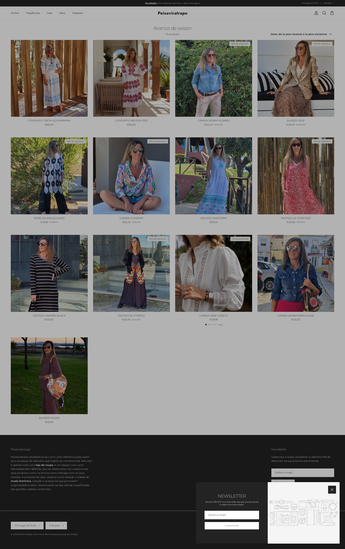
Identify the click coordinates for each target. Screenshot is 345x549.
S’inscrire (232, 525)
